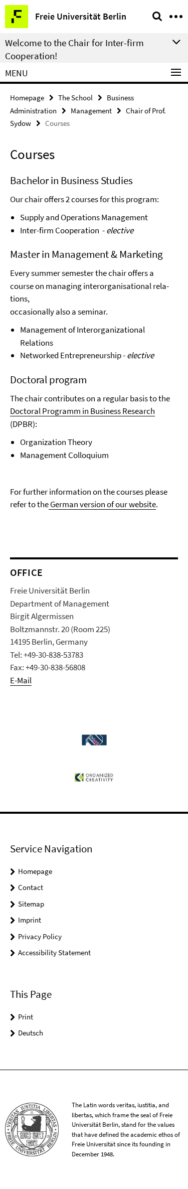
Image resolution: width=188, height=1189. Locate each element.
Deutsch (30, 1032)
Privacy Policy (40, 936)
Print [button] (25, 1016)
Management (91, 110)
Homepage (27, 97)
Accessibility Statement (54, 952)
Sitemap (31, 904)
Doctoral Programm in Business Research (82, 410)
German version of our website (102, 504)
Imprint (29, 920)
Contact (30, 887)
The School (75, 97)
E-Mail (21, 680)
